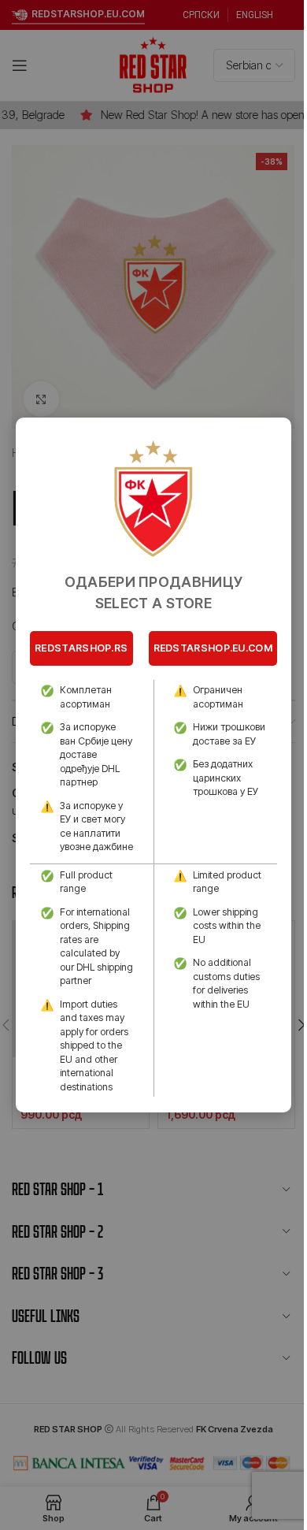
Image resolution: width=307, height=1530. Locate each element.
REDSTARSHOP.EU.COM (213, 648)
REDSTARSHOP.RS (81, 648)
